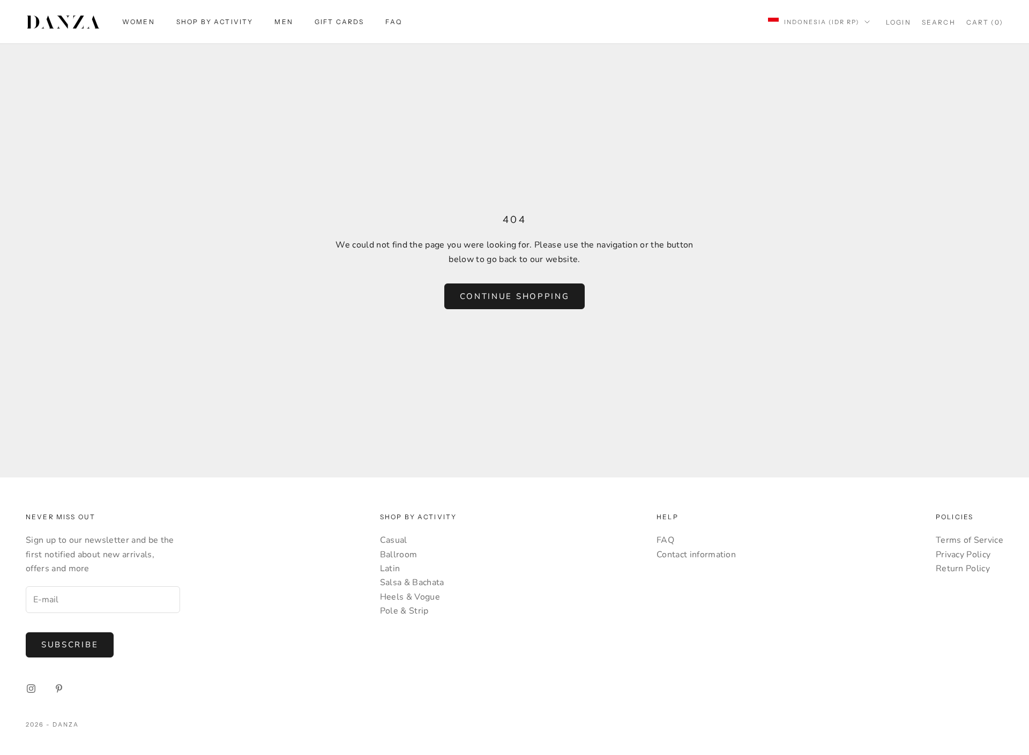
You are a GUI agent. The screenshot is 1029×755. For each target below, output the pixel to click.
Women (138, 22)
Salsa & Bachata (412, 582)
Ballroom (398, 554)
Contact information (696, 554)
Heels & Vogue (410, 597)
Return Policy (963, 568)
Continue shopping (515, 296)
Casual (393, 540)
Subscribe (69, 644)
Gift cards (339, 22)
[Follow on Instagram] (31, 688)
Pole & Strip (404, 611)
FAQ (393, 22)
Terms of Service (969, 540)
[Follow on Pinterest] (59, 688)
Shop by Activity (214, 22)
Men (283, 22)
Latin (390, 568)
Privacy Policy (963, 554)
